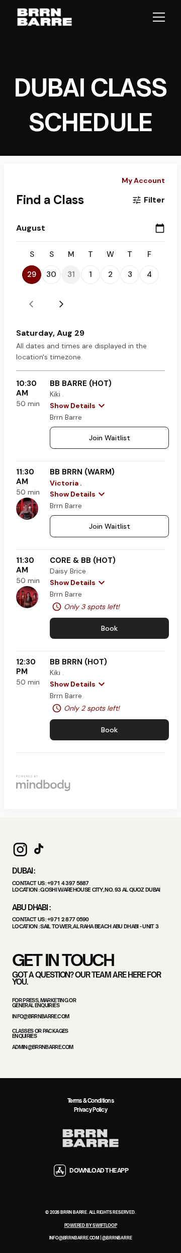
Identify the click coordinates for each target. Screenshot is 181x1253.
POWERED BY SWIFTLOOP (90, 1225)
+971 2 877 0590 (68, 919)
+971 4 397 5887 (68, 883)
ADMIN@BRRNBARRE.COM (42, 1047)
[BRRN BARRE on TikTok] (39, 849)
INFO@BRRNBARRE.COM (40, 1016)
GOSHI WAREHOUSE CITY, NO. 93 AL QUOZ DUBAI (100, 889)
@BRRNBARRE (117, 1237)
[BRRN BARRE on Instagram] (20, 849)
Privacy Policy (90, 1110)
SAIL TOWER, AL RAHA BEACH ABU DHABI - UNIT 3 (99, 926)
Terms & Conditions (90, 1101)
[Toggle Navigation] (159, 17)
